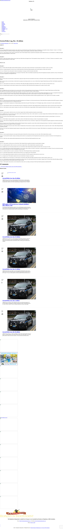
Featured (3, 23)
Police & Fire (16, 43)
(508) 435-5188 (32, 522)
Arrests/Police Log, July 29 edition (11, 332)
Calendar (3, 29)
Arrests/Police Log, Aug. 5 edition (10, 300)
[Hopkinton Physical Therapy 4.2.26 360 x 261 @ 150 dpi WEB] (9, 482)
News (3, 22)
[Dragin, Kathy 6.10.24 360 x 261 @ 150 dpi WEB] (9, 416)
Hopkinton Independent (4, 43)
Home (3, 21)
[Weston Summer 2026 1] (9, 508)
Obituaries (3, 27)
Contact (3, 30)
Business (3, 26)
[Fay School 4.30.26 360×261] (9, 469)
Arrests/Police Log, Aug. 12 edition (11, 269)
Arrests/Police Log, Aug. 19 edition (11, 236)
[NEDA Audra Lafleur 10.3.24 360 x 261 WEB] (9, 351)
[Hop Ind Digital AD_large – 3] (9, 390)
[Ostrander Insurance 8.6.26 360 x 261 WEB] (9, 456)
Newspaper (4, 31)
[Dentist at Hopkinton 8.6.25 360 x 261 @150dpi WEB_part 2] (9, 495)
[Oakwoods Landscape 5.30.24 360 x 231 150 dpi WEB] (9, 364)
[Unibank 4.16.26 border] (9, 403)
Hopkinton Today (4, 28)
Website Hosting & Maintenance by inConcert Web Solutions (40, 527)
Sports (3, 25)
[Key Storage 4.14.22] (3, 417)
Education (3, 24)
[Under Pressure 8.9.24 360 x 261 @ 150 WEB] (9, 443)
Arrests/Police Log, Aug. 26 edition (11, 178)
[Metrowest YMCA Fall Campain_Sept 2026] (9, 377)
